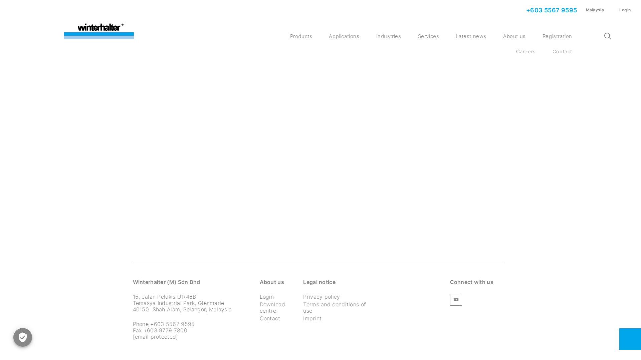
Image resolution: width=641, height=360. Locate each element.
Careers (526, 51)
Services (428, 36)
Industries (388, 36)
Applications (344, 36)
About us (514, 36)
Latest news (471, 36)
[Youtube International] (456, 300)
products (301, 36)
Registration (557, 36)
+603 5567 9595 (551, 10)
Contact (562, 51)
